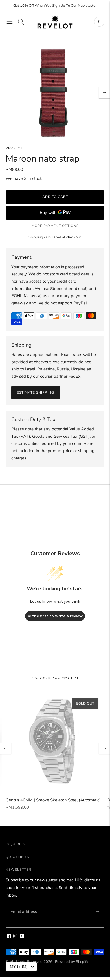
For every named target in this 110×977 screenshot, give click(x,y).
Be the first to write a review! (55, 616)
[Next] (104, 92)
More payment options (55, 226)
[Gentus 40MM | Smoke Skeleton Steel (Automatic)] (55, 742)
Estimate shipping (35, 392)
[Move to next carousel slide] (104, 748)
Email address (23, 905)
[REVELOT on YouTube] (22, 937)
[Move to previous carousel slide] (5, 748)
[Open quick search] (21, 22)
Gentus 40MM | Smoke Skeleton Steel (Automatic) (53, 800)
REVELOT (14, 148)
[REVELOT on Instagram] (15, 937)
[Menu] (10, 22)
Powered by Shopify (71, 961)
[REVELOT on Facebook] (9, 937)
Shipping (35, 237)
